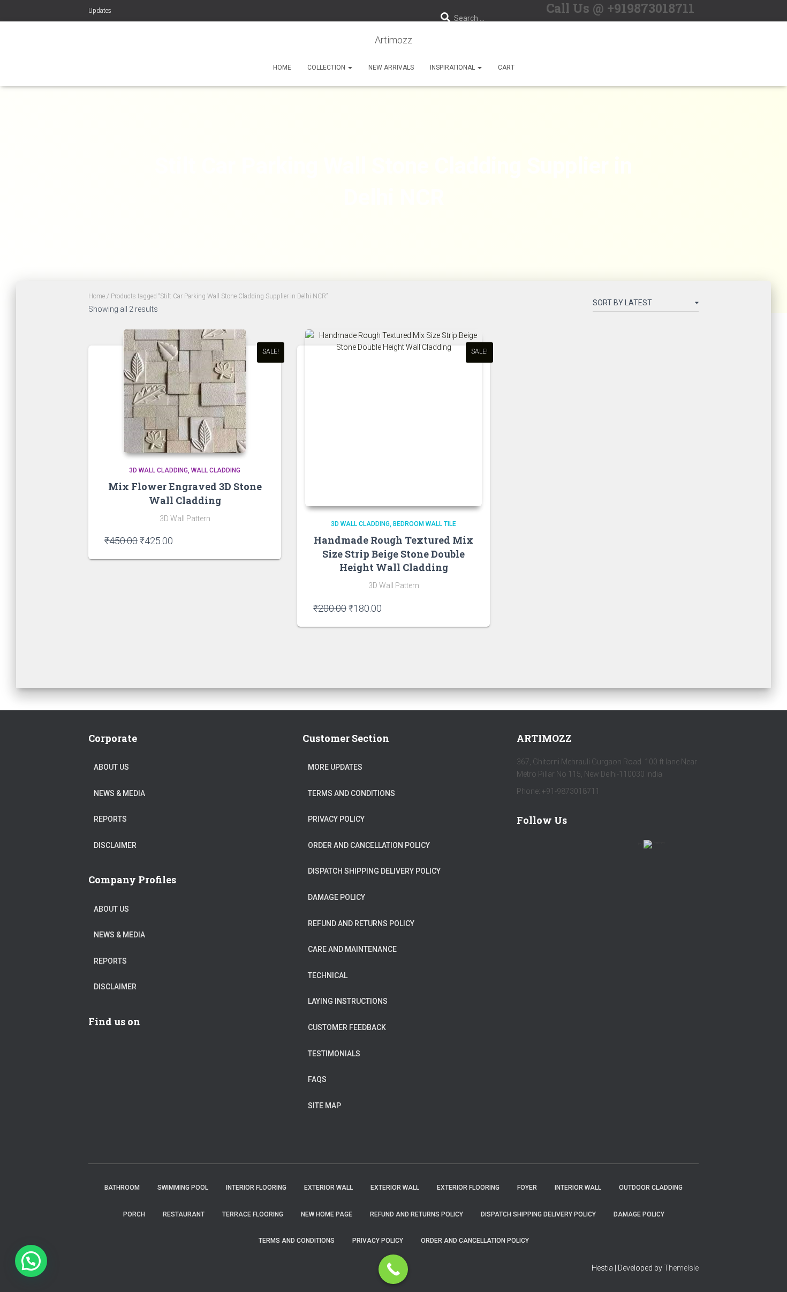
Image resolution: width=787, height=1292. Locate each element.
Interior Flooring (256, 1187)
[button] (349, 67)
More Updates (335, 767)
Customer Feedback (347, 1027)
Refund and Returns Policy (361, 923)
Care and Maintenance (352, 949)
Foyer (527, 1187)
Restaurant (184, 1214)
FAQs (317, 1079)
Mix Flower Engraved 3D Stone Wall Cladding (185, 493)
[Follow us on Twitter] (560, 850)
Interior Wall (578, 1187)
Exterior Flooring (468, 1187)
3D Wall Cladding (158, 470)
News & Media (119, 793)
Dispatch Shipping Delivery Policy (374, 871)
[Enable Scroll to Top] (766, 1270)
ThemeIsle (681, 1268)
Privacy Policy (336, 819)
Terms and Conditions (351, 793)
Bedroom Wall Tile (424, 524)
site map (324, 1105)
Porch (134, 1214)
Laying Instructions (348, 1001)
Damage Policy (336, 897)
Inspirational (453, 67)
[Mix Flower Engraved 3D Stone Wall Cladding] (184, 391)
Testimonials (334, 1053)
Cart (506, 67)
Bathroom (122, 1187)
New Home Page (326, 1214)
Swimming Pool (182, 1187)
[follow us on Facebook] (529, 850)
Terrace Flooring (252, 1214)
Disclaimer (115, 845)
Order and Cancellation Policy (369, 845)
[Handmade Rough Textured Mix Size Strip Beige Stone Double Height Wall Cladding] (393, 417)
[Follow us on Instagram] (622, 850)
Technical (327, 975)
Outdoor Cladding (651, 1187)
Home (282, 67)
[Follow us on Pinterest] (591, 850)
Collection (327, 67)
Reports (110, 819)
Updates (99, 10)
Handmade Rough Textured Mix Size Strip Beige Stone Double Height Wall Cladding (393, 553)
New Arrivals (391, 67)
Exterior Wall (328, 1187)
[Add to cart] (259, 540)
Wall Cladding (215, 470)
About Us (111, 767)
